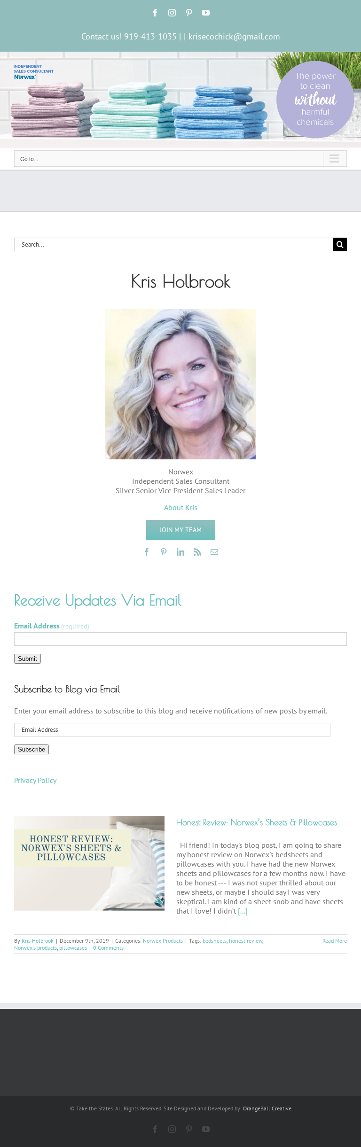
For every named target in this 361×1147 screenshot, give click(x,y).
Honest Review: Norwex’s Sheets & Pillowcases (256, 822)
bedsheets (215, 940)
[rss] (197, 552)
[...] (243, 910)
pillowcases (73, 947)
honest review (245, 940)
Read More (334, 940)
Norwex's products (35, 947)
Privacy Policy (35, 780)
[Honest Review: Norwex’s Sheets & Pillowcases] (89, 863)
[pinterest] (163, 552)
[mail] (214, 552)
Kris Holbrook (38, 940)
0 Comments (108, 947)
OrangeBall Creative (267, 1108)
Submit (27, 658)
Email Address (51, 625)
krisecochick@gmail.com (234, 36)
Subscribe (31, 749)
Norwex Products (163, 940)
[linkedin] (180, 552)
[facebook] (146, 552)
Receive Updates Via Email (97, 600)
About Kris (180, 507)
